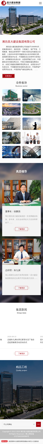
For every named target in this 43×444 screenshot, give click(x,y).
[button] (21, 31)
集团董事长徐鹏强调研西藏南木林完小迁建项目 (24, 441)
